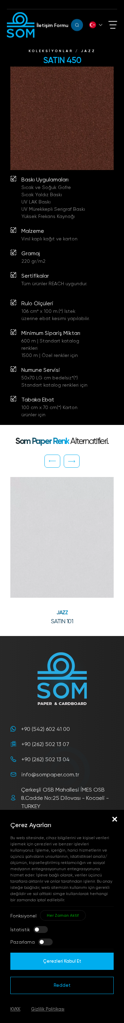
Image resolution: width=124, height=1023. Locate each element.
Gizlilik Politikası (47, 1009)
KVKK (15, 1009)
